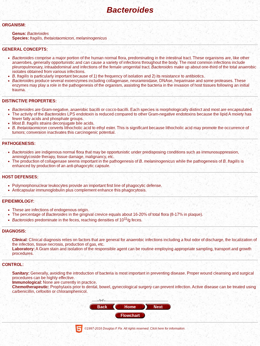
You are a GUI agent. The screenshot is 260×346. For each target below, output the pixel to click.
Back (102, 307)
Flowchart (130, 315)
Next (158, 307)
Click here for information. (167, 328)
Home (130, 307)
